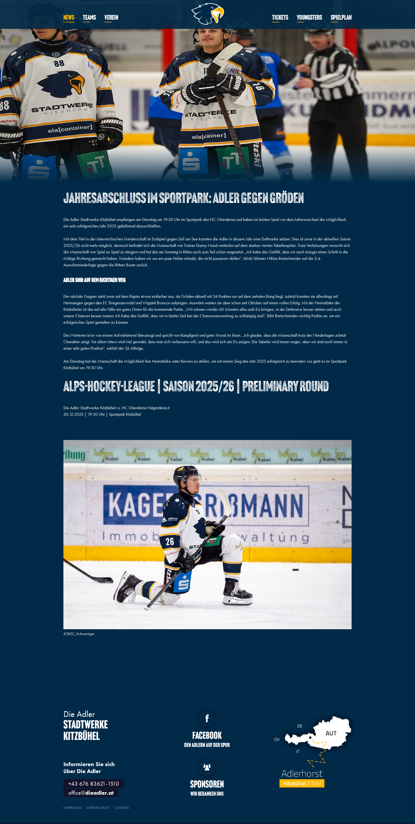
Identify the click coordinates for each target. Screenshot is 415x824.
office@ (91, 792)
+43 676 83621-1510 (93, 783)
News (68, 18)
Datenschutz (98, 807)
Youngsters (309, 18)
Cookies (121, 807)
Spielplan (341, 18)
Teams (89, 18)
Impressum (72, 807)
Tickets (280, 18)
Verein (111, 18)
